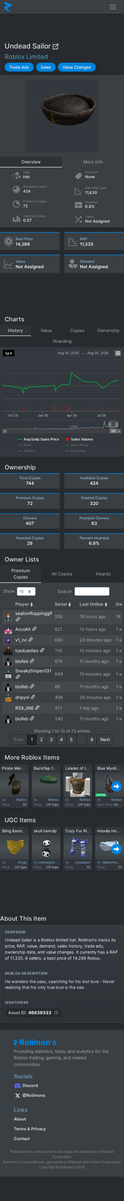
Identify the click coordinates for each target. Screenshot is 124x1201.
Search (65, 591)
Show (10, 591)
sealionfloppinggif (33, 613)
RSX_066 (24, 708)
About (20, 1118)
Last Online (91, 604)
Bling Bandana (15, 831)
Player (22, 604)
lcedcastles (26, 650)
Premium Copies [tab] (21, 574)
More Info (93, 162)
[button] (19, 67)
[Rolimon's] (9, 7)
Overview (31, 162)
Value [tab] (46, 330)
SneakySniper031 (33, 671)
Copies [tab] (77, 330)
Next (105, 739)
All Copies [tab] (62, 574)
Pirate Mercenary (18, 768)
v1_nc (21, 640)
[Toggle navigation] (113, 6)
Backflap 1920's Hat (52, 768)
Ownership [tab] (108, 330)
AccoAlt (23, 629)
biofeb (21, 661)
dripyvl (22, 697)
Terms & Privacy (30, 1128)
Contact (22, 1138)
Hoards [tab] (103, 574)
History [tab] (15, 330)
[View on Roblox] (55, 46)
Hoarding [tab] (62, 341)
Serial (61, 604)
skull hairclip (45, 831)
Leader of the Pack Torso (89, 768)
